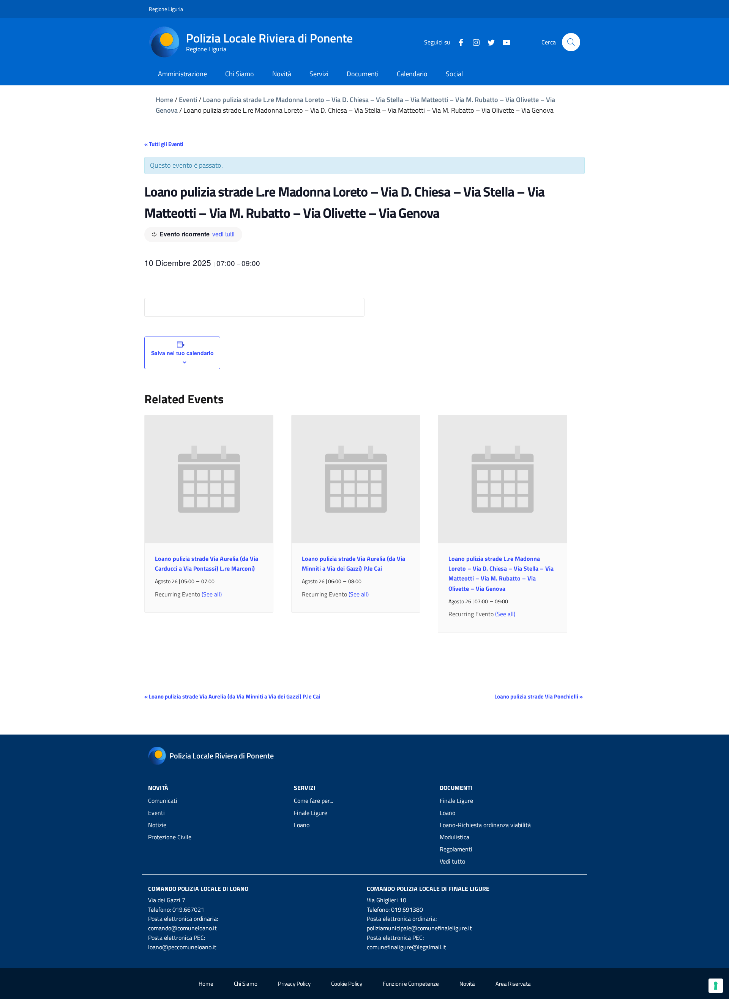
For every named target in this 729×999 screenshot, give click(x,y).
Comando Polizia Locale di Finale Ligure (428, 888)
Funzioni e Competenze (411, 983)
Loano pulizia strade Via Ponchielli (538, 696)
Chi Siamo (245, 983)
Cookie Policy (346, 983)
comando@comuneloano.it (182, 928)
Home (164, 99)
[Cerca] (571, 42)
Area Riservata (513, 983)
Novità (467, 983)
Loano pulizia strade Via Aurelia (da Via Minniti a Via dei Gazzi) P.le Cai (232, 696)
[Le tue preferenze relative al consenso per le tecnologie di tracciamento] (715, 986)
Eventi (188, 99)
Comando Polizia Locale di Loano (198, 888)
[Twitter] (488, 41)
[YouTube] (503, 41)
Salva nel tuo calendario (182, 353)
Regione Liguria (166, 9)
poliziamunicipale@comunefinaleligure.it (419, 928)
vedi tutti (223, 234)
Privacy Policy (294, 983)
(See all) (212, 594)
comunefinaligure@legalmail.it (406, 947)
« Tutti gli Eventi (163, 144)
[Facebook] (457, 41)
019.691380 (407, 909)
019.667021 (188, 909)
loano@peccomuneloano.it (182, 947)
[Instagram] (473, 41)
